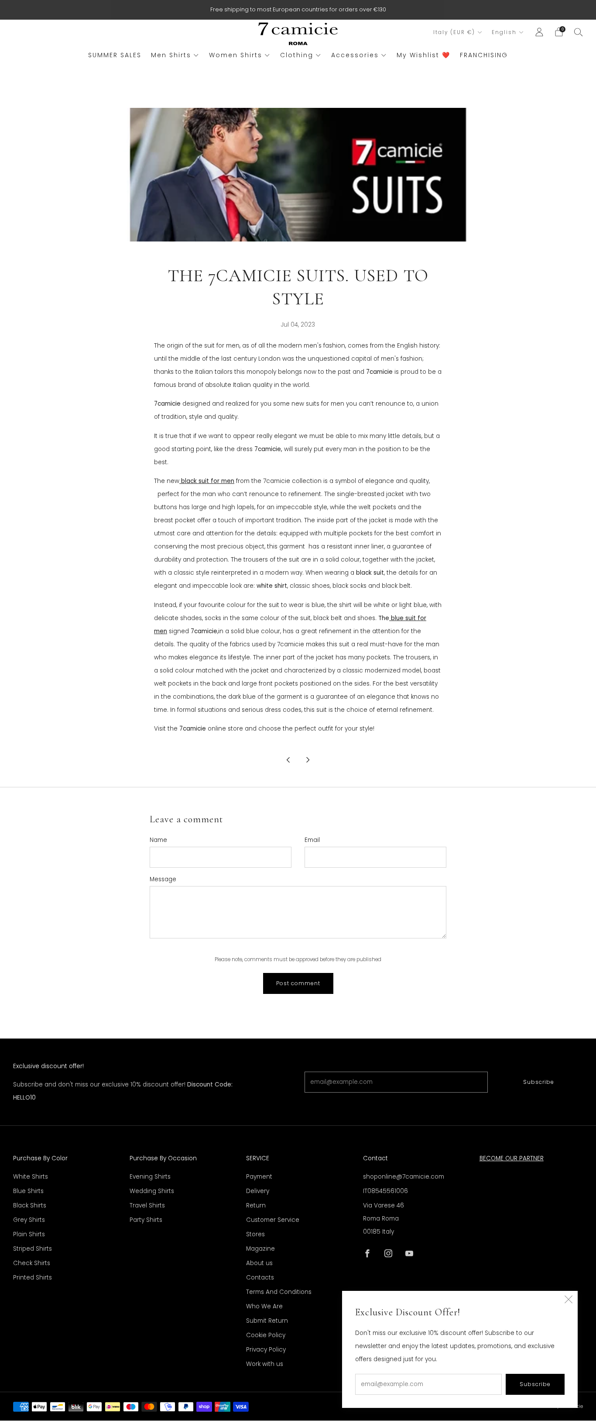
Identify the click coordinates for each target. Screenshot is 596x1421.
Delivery (257, 1191)
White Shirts (30, 1177)
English (504, 32)
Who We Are (264, 1306)
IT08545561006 (385, 1191)
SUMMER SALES (114, 55)
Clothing (296, 55)
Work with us (264, 1364)
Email (312, 840)
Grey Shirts (29, 1220)
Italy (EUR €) (454, 32)
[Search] (578, 32)
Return (256, 1205)
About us (259, 1263)
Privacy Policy (266, 1349)
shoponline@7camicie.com (403, 1177)
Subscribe (538, 1082)
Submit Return (267, 1321)
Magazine (260, 1249)
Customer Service (272, 1220)
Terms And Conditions (279, 1292)
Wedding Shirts (152, 1191)
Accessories (355, 55)
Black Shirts (29, 1205)
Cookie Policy (265, 1335)
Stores (255, 1234)
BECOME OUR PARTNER (512, 1158)
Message (163, 879)
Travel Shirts (147, 1205)
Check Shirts (31, 1263)
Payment (259, 1177)
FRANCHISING (484, 55)
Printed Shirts (32, 1277)
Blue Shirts (28, 1191)
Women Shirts (235, 55)
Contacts (260, 1277)
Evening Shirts (150, 1177)
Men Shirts (171, 55)
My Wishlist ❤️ (423, 55)
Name (158, 840)
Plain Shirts (29, 1234)
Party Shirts (146, 1220)
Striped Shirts (32, 1249)
